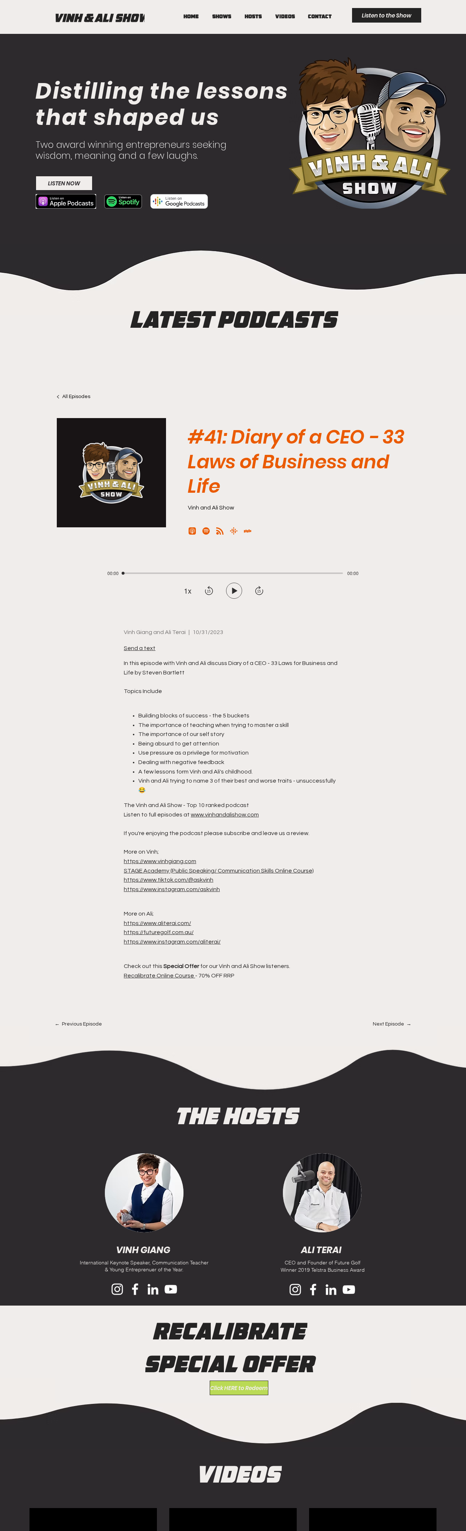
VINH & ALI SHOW (101, 18)
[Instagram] (117, 1289)
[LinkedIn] (153, 1289)
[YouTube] (170, 1289)
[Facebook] (135, 1289)
